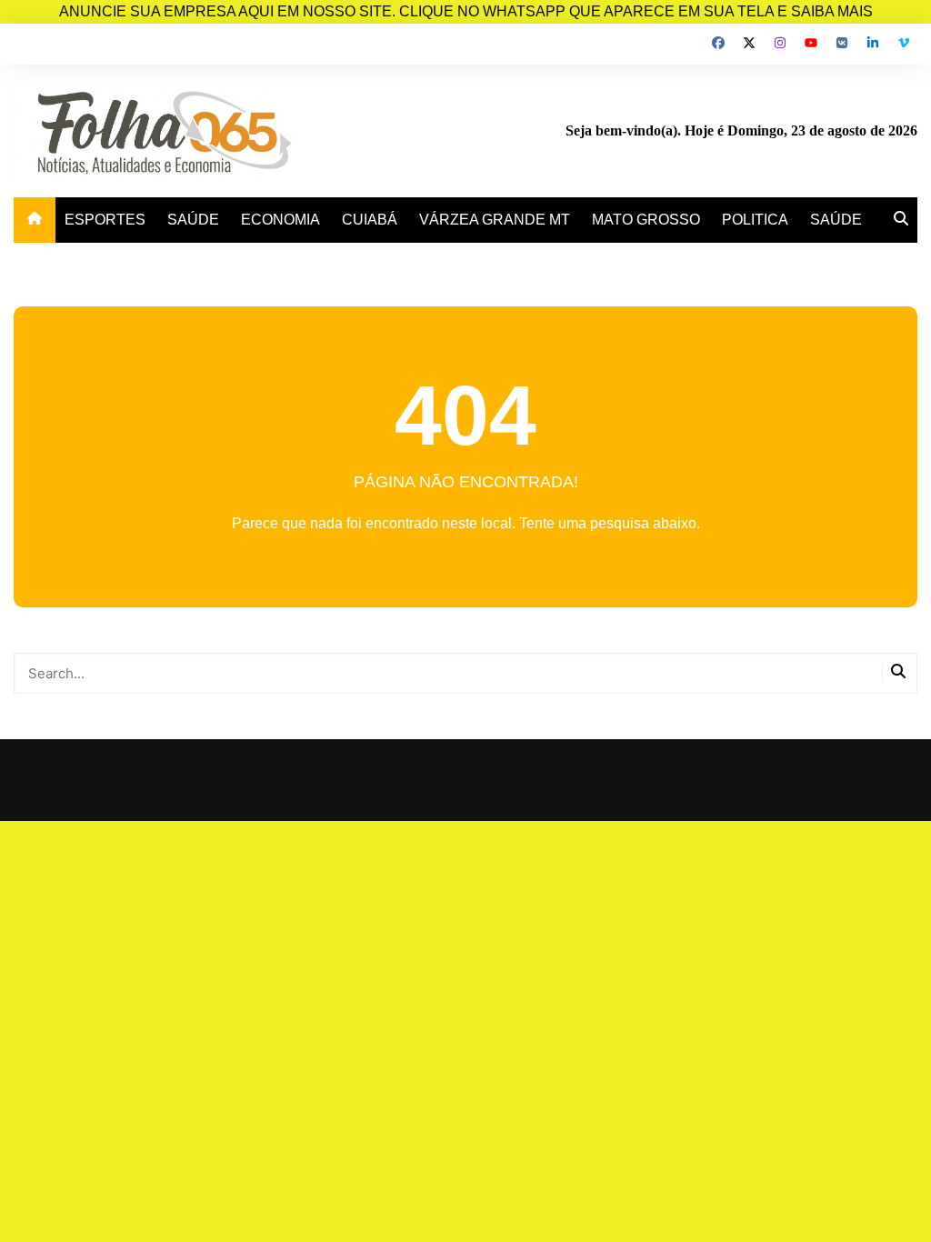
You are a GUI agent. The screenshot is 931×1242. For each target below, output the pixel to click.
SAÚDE (193, 219)
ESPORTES (105, 219)
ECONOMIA (280, 219)
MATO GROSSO (646, 219)
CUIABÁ (369, 219)
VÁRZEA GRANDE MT (494, 219)
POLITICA (755, 219)
